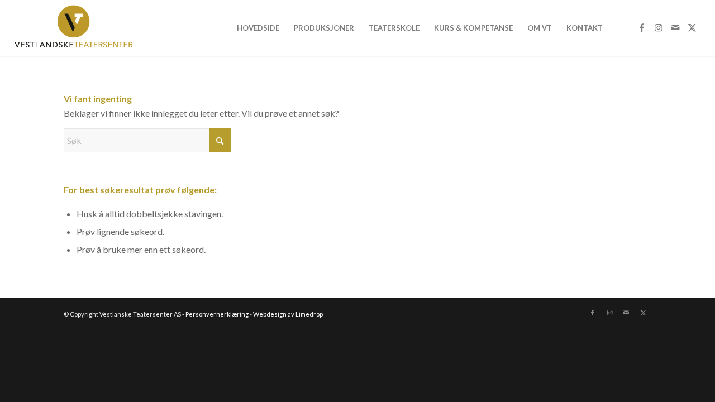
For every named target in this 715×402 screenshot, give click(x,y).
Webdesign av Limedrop (288, 314)
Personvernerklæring (217, 314)
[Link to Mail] (675, 27)
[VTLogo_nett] (77, 28)
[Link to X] (692, 27)
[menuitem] (258, 28)
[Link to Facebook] (641, 27)
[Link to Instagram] (658, 27)
